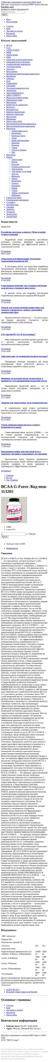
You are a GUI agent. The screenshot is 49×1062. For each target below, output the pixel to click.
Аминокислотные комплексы (19, 59)
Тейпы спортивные (20, 193)
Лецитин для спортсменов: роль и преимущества (24, 403)
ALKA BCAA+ (13, 989)
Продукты (10, 128)
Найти (4, 15)
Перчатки (15, 186)
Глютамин (10, 86)
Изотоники (11, 102)
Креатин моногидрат (15, 112)
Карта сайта (11, 36)
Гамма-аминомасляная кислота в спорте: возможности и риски (20, 426)
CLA (8, 48)
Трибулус (10, 209)
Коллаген (10, 107)
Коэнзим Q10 (12, 109)
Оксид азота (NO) (14, 121)
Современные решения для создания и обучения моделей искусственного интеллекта (24, 287)
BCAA (9, 45)
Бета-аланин (11, 71)
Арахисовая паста (19, 131)
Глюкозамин (11, 83)
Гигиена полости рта (20, 167)
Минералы (11, 119)
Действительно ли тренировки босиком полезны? (24, 356)
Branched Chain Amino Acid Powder (21, 992)
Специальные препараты (17, 200)
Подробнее (6, 251)
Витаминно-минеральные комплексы (23, 74)
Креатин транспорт (15, 114)
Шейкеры (15, 195)
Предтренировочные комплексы (20, 126)
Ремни (14, 188)
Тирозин (10, 207)
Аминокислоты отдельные (18, 62)
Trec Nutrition (12, 480)
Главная (9, 26)
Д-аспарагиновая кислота (17, 88)
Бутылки (15, 164)
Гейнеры (10, 78)
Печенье (15, 145)
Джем (14, 138)
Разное (9, 157)
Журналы (15, 176)
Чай (13, 152)
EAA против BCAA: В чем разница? (18, 334)
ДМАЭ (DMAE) (13, 95)
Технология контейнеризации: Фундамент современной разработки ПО (21, 260)
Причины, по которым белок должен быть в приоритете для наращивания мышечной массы (24, 379)
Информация (12, 548)
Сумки (14, 190)
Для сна (14, 174)
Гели (8, 81)
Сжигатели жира (13, 197)
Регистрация (12, 22)
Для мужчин (17, 169)
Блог (8, 28)
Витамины (11, 76)
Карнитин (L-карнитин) (17, 105)
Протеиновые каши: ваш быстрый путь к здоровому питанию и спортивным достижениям (24, 452)
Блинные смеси (18, 136)
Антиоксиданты (13, 67)
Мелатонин (11, 117)
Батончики (16, 133)
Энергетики (11, 216)
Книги (14, 178)
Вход (8, 19)
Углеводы (10, 212)
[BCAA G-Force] (14, 522)
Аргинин (10, 69)
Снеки (14, 147)
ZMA (8, 57)
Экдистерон (11, 214)
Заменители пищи (14, 100)
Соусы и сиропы (18, 150)
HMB (8, 52)
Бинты (14, 162)
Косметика (16, 181)
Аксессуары (16, 159)
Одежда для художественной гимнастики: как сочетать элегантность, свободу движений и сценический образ (22, 309)
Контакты (10, 33)
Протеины (11, 155)
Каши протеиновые (20, 140)
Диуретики (11, 90)
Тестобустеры (12, 205)
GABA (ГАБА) (12, 50)
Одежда (14, 183)
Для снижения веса (14, 93)
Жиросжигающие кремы (17, 98)
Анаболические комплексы (18, 64)
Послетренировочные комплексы (21, 124)
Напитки (15, 143)
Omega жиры (12, 55)
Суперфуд (10, 202)
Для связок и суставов (21, 171)
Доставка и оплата (14, 31)
